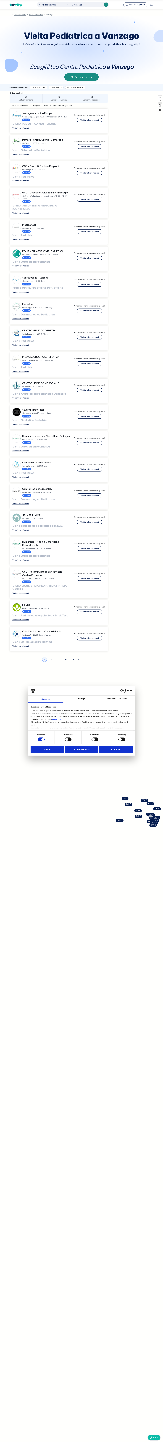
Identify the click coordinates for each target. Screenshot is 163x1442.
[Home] (10, 14)
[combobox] (54, 4)
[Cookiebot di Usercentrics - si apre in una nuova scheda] (122, 691)
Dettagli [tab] (81, 699)
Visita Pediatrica (36, 14)
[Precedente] (39, 659)
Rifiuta (47, 749)
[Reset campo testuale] (68, 4)
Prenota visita (20, 14)
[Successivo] (78, 659)
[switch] (68, 739)
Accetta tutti (116, 749)
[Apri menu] (151, 5)
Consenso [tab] (45, 699)
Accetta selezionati (81, 749)
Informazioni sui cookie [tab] (117, 699)
